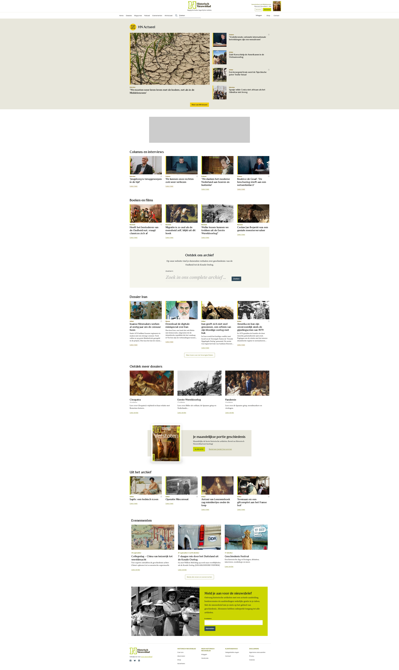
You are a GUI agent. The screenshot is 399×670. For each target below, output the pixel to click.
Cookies (252, 660)
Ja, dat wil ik (199, 449)
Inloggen (204, 654)
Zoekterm (169, 271)
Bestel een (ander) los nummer (220, 449)
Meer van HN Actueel (199, 105)
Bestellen (258, 9)
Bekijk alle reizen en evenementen (199, 577)
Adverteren (181, 663)
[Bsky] (135, 660)
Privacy (251, 656)
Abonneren (267, 9)
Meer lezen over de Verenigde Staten (199, 355)
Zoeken (236, 278)
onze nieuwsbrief (146, 657)
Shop (268, 15)
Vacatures (204, 658)
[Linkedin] (139, 660)
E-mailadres (208, 618)
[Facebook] (130, 660)
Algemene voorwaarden (257, 652)
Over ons (180, 652)
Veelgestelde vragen (232, 652)
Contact (276, 15)
